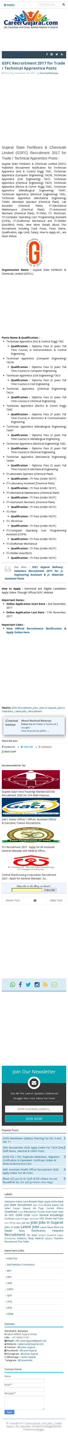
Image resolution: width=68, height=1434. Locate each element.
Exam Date (57, 1211)
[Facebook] (22, 986)
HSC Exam (46, 1218)
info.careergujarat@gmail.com (27, 1340)
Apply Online (51, 1201)
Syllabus (48, 1238)
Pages (10, 5)
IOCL (7, 1223)
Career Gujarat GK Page (28, 1208)
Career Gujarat (28, 1357)
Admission (10, 1201)
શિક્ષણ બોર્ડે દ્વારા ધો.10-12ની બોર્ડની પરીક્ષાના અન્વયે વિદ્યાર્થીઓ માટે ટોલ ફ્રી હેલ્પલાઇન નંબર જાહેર (30, 1180)
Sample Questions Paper (50, 1235)
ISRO (9, 1276)
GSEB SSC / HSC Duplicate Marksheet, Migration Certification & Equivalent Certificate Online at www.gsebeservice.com (31, 1160)
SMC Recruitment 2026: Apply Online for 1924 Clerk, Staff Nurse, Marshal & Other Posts (33, 1149)
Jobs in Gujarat (48, 707)
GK (6, 1215)
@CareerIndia (25, 1360)
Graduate (9, 1218)
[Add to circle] (52, 54)
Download (11, 1211)
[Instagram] (39, 986)
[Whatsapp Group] (14, 986)
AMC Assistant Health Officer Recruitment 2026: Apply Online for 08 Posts (31, 1171)
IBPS (9, 1270)
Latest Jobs (21, 711)
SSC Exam (32, 1235)
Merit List (58, 1227)
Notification (38, 1230)
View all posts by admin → (35, 730)
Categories (15, 54)
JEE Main (17, 1223)
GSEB (19, 1215)
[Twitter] (30, 986)
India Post (12, 1258)
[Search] (64, 4)
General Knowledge (51, 1215)
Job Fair (26, 1222)
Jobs (35, 707)
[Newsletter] (55, 986)
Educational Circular (34, 1211)
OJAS (9, 1295)
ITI (11, 1222)
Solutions (21, 1238)
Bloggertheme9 (53, 1426)
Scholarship (10, 1238)
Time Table (23, 1241)
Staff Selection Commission (21, 1264)
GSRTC (10, 1289)
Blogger (40, 1429)
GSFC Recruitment (21, 707)
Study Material (36, 1238)
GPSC (11, 1215)
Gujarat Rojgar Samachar (27, 1218)
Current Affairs (54, 1208)
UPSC (9, 1301)
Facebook (51, 724)
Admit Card (22, 1201)
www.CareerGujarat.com (31, 1344)
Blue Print (38, 1205)
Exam (48, 1211)
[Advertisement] (34, 110)
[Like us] (47, 54)
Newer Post (13, 900)
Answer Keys (36, 1201)
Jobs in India (12, 1227)
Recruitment (35, 711)
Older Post (56, 900)
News (22, 1230)
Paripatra (57, 1230)
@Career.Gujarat (29, 1353)
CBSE (9, 1283)
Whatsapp (10, 751)
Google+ (25, 727)
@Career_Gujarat (26, 1347)
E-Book (20, 1212)
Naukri (8, 1230)
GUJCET (34, 1215)
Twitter (40, 724)
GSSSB (27, 1215)
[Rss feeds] (62, 54)
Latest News (46, 1227)
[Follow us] (57, 54)
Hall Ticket (58, 1218)
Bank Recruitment (21, 1205)
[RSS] (47, 986)
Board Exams (51, 1205)
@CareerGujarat (28, 1350)
